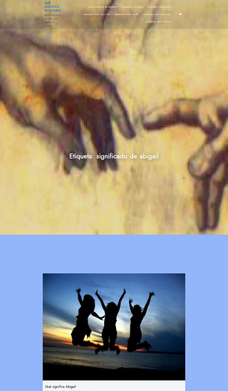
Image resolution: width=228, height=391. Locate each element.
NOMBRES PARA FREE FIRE (96, 14)
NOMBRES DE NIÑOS (132, 7)
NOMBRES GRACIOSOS (159, 7)
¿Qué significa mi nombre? (103, 7)
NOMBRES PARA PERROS (158, 21)
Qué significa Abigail (60, 386)
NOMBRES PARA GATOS (126, 14)
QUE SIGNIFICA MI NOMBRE (53, 7)
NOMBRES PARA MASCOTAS (157, 14)
